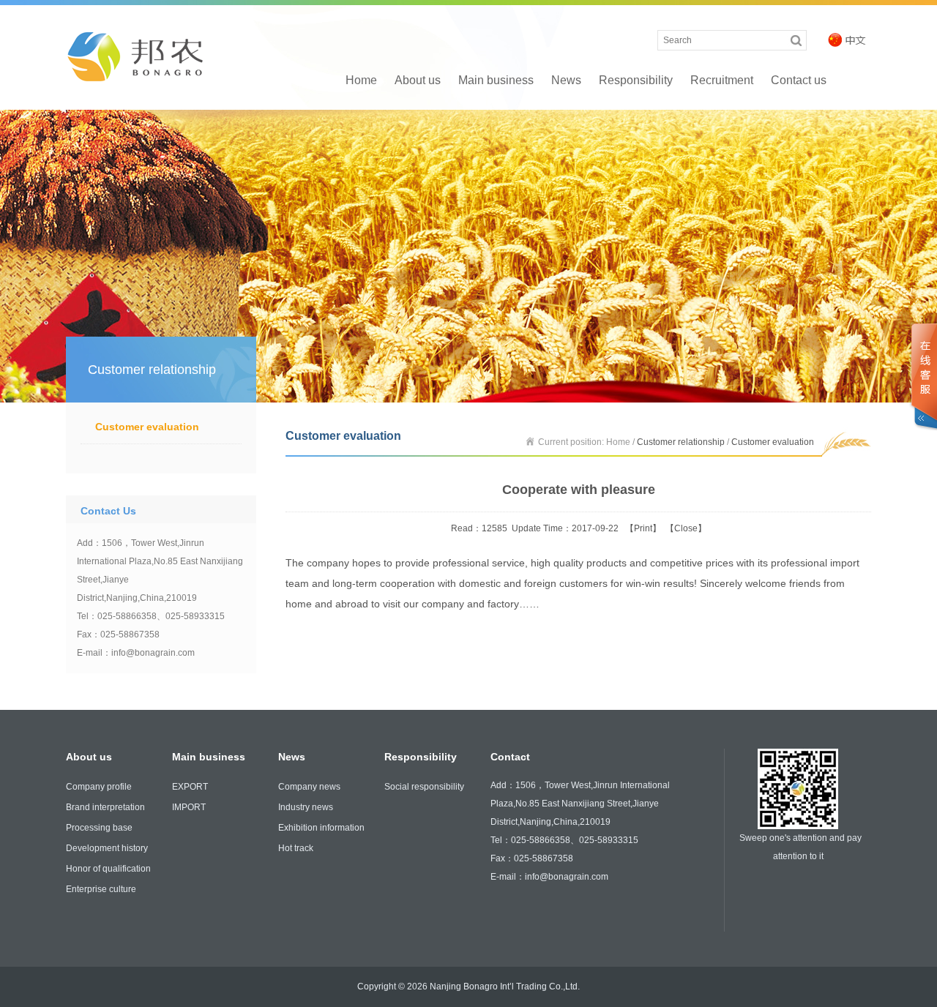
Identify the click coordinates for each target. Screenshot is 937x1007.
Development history (107, 848)
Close (686, 528)
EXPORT (190, 787)
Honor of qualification (108, 869)
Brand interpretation (105, 807)
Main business (496, 80)
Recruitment (721, 80)
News (566, 80)
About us (418, 80)
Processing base (99, 828)
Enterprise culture (101, 889)
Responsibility (636, 80)
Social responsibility (424, 787)
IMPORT (189, 807)
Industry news (305, 807)
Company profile (99, 787)
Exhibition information (321, 828)
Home (361, 80)
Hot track (295, 848)
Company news (309, 787)
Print (643, 528)
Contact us (798, 80)
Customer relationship (681, 442)
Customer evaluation (147, 427)
